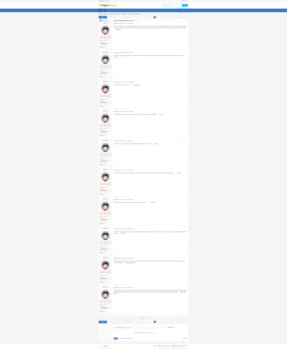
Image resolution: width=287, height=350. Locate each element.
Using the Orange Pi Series (114, 14)
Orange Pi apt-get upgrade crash (134, 14)
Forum (102, 10)
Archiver (155, 345)
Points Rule (185, 338)
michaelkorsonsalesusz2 (130, 262)
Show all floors (131, 23)
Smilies (129, 327)
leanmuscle (153, 202)
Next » (143, 318)
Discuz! (105, 345)
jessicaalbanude (137, 85)
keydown (155, 143)
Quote (124, 327)
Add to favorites (102, 1)
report (185, 49)
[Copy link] (137, 20)
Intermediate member (104, 40)
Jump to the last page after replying (126, 338)
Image (120, 327)
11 (166, 17)
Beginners (123, 14)
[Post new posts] (103, 17)
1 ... (134, 17)
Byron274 (106, 20)
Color (118, 327)
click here (116, 57)
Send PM (103, 47)
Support (122, 49)
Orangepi (107, 1)
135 (105, 300)
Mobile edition (161, 345)
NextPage (184, 17)
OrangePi (101, 14)
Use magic (180, 49)
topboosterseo (105, 287)
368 (109, 36)
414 (109, 300)
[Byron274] (101, 20)
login (183, 1)
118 (105, 36)
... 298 (171, 17)
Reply (117, 49)
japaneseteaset (118, 29)
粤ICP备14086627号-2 (183, 345)
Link (122, 327)
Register (185, 1)
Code (127, 327)
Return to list (129, 17)
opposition (128, 49)
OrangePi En (174, 345)
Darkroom (167, 345)
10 (163, 17)
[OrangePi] (108, 6)
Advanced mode (170, 327)
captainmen (105, 22)
